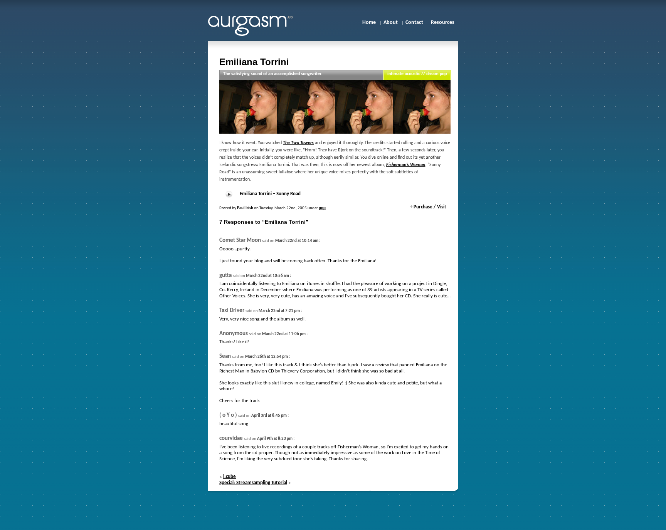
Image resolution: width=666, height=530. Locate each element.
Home (369, 22)
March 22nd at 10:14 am (296, 241)
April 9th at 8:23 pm (275, 439)
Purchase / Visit (428, 207)
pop (322, 208)
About (390, 22)
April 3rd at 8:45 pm (269, 416)
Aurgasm (256, 24)
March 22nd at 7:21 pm (279, 311)
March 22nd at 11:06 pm (284, 334)
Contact (414, 22)
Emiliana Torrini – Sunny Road (270, 193)
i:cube (229, 476)
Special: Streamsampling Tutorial (253, 482)
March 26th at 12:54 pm (266, 357)
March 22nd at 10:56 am (267, 276)
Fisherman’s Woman (405, 165)
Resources (442, 22)
